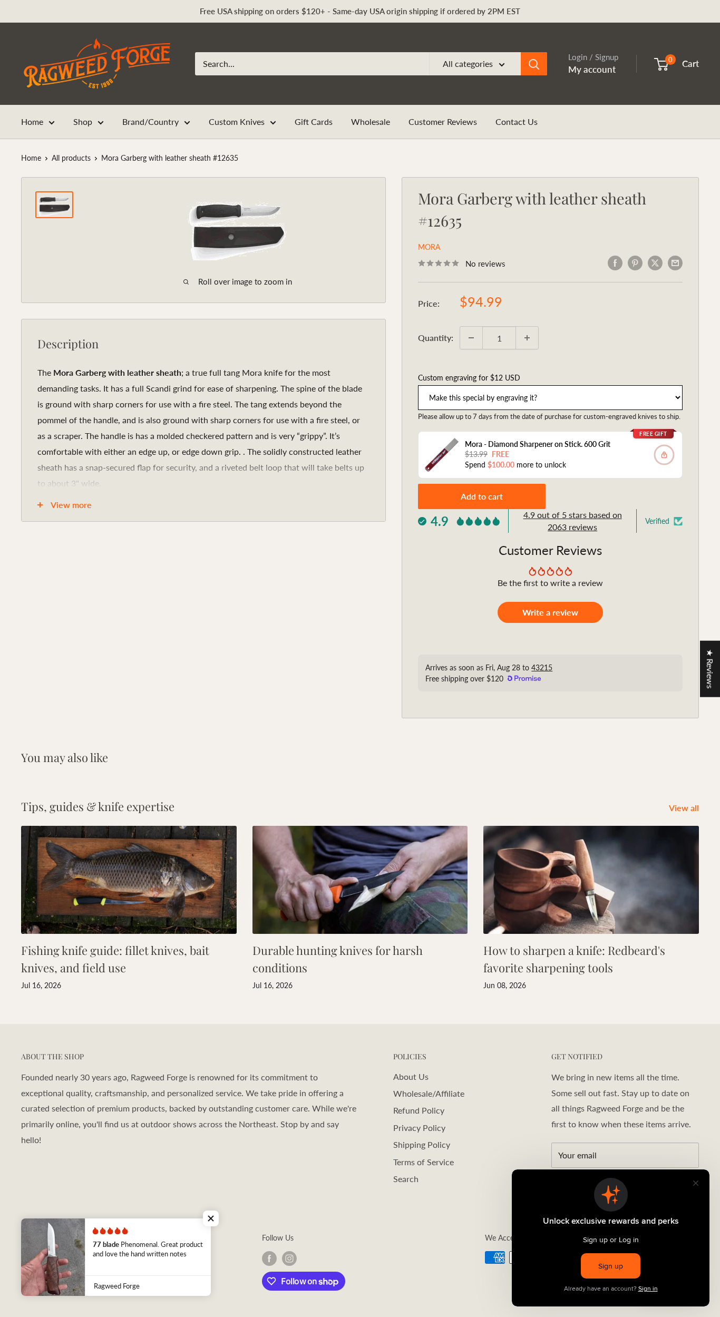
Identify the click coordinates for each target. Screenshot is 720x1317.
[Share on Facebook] (615, 262)
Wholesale (370, 121)
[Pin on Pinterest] (635, 262)
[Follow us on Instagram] (289, 1258)
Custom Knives (237, 121)
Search (406, 1179)
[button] (211, 1218)
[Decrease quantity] (471, 338)
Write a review (550, 612)
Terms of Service (423, 1162)
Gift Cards (314, 121)
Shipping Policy (421, 1144)
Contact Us (516, 121)
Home (32, 121)
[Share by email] (675, 262)
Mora (429, 246)
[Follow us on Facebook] (269, 1258)
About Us (411, 1076)
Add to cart (482, 496)
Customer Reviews (442, 121)
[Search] (534, 63)
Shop (82, 121)
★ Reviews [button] (710, 668)
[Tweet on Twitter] (655, 262)
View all (685, 808)
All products (71, 157)
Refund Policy (418, 1110)
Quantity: (435, 338)
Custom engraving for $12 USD (469, 377)
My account (592, 69)
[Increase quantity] (527, 338)
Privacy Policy (419, 1128)
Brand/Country (150, 121)
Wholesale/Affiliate (428, 1093)
